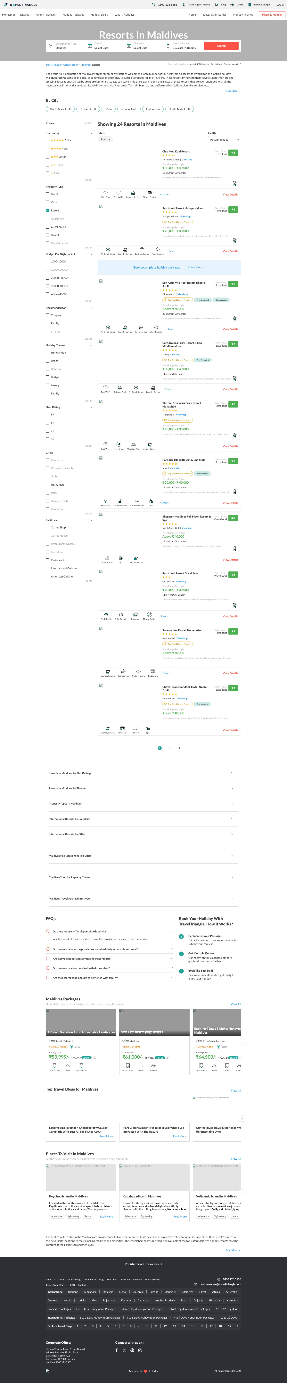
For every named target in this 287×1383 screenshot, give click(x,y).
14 (183, 1326)
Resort (55, 210)
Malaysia (107, 1291)
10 (146, 1326)
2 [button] (169, 748)
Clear (88, 180)
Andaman (143, 1300)
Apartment (57, 218)
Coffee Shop (58, 527)
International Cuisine (64, 568)
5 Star (77, 1047)
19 (229, 1326)
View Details (230, 194)
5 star (68, 140)
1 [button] (159, 748)
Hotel (54, 194)
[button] (151, 747)
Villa (54, 202)
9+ (52, 414)
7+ (52, 430)
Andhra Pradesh (165, 1300)
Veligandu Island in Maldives (216, 1196)
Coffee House (59, 535)
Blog (223, 4)
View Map (187, 159)
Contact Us (83, 1285)
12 (165, 1326)
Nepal (123, 1291)
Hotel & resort (59, 243)
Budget (55, 377)
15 (192, 1326)
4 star (65, 148)
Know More (195, 267)
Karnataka (233, 1300)
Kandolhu (57, 509)
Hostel (55, 235)
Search (221, 45)
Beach (54, 360)
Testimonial (90, 1279)
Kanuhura (57, 460)
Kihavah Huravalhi (62, 468)
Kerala (67, 1300)
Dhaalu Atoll (88, 109)
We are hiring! (74, 1279)
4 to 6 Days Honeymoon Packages (142, 1309)
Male (109, 109)
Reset (88, 123)
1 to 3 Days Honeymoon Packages (95, 1309)
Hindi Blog (111, 1279)
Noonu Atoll (128, 109)
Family (55, 323)
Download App (262, 4)
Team (61, 1279)
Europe (154, 1291)
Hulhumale (153, 109)
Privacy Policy (152, 1279)
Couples (56, 315)
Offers (240, 4)
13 (174, 1326)
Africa (216, 1291)
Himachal (215, 1300)
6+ (52, 439)
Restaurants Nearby (63, 543)
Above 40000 (59, 294)
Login (280, 4)
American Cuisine (62, 576)
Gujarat (198, 1300)
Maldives (187, 1291)
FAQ (72, 1285)
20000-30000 (59, 277)
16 (201, 1326)
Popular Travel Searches (142, 1264)
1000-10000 (58, 261)
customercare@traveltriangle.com (220, 1284)
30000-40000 (59, 286)
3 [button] (179, 748)
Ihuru (54, 492)
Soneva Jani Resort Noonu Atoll (182, 630)
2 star (59, 164)
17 (211, 1326)
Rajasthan (109, 1300)
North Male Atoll (60, 109)
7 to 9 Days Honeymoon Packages (189, 1309)
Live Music (57, 552)
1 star (57, 173)
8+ (52, 422)
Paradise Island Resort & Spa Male (183, 459)
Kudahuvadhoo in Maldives (142, 1196)
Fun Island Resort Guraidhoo (180, 573)
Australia (231, 1291)
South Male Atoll (179, 109)
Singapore (90, 1291)
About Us (50, 1279)
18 (220, 1326)
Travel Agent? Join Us (199, 4)
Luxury (55, 385)
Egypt (202, 1291)
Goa (94, 1300)
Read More (231, 90)
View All (236, 1004)
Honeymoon (58, 352)
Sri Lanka (138, 1291)
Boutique (56, 369)
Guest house (58, 226)
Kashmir (126, 1300)
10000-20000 (59, 269)
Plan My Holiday (272, 14)
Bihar (184, 1300)
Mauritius (170, 1291)
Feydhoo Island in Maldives (68, 1196)
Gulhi (54, 476)
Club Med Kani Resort (176, 151)
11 (156, 1326)
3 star (62, 156)
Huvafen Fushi (60, 501)
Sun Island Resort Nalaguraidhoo (182, 208)
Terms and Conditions (131, 1279)
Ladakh (82, 1300)
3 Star (224, 1047)
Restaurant (57, 560)
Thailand (73, 1291)
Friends (55, 331)
